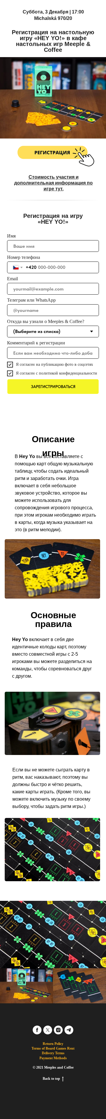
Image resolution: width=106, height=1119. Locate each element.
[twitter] (47, 1030)
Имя (11, 235)
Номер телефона (23, 257)
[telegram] (68, 1030)
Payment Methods (53, 1058)
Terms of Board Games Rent (53, 1048)
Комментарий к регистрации (36, 342)
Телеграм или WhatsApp (31, 300)
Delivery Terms (53, 1053)
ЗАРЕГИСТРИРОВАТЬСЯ (53, 386)
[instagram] (58, 1030)
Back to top (51, 1079)
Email (12, 278)
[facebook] (37, 1030)
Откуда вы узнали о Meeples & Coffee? (45, 321)
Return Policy (53, 1044)
